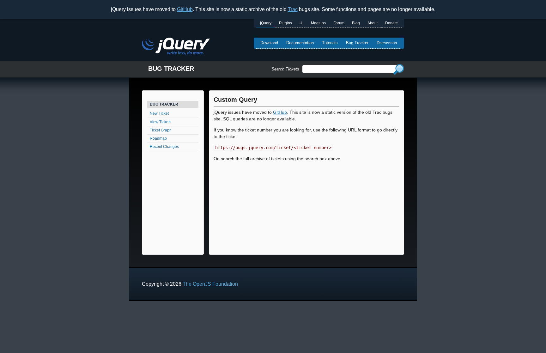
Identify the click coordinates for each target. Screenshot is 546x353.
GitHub (185, 9)
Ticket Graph (161, 130)
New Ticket (159, 113)
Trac (293, 9)
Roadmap (158, 138)
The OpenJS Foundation (210, 284)
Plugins (285, 23)
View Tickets (160, 122)
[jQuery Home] (176, 47)
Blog (356, 23)
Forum (338, 23)
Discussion (387, 42)
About (372, 23)
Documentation (300, 42)
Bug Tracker (357, 42)
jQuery (265, 23)
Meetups (318, 23)
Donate (391, 23)
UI (301, 23)
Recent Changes (164, 146)
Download (269, 42)
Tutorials (330, 42)
